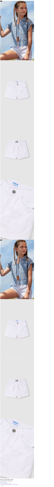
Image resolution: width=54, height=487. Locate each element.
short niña (17, 484)
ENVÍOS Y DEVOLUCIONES (3, 482)
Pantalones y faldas (9, 484)
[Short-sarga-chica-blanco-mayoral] (17, 60)
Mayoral (5, 484)
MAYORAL (14, 484)
